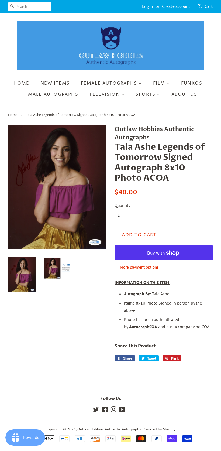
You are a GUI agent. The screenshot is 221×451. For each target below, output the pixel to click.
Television (105, 94)
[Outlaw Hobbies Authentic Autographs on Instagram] (113, 410)
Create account (176, 6)
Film (160, 83)
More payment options (139, 267)
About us (184, 94)
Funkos (191, 83)
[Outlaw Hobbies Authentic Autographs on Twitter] (96, 410)
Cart (209, 6)
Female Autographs (110, 83)
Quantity (122, 205)
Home (21, 83)
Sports (146, 94)
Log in (147, 6)
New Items (55, 83)
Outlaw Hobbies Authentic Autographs (109, 429)
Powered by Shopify (159, 429)
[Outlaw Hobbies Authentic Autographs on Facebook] (105, 410)
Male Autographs (53, 94)
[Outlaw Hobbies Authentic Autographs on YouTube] (122, 410)
